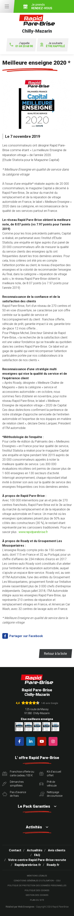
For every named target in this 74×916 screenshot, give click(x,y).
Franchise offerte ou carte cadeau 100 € (22, 773)
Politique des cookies (37, 890)
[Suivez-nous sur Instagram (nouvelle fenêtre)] (54, 741)
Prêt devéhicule (52, 783)
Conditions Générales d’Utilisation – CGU (37, 880)
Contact (15, 850)
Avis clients (56, 850)
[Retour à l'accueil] (37, 679)
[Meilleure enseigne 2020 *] (37, 106)
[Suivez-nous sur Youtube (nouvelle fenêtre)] (42, 741)
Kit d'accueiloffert (54, 773)
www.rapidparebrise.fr (33, 532)
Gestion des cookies (37, 895)
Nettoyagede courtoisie (54, 794)
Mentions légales (37, 876)
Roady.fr (53, 865)
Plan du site (37, 900)
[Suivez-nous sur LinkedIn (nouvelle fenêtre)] (31, 741)
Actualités (34, 850)
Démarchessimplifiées (17, 783)
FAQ (37, 855)
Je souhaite (55, 45)
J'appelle (24, 45)
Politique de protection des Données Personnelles (37, 885)
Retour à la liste (55, 654)
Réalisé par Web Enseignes (20, 906)
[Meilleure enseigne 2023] (55, 726)
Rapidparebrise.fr (28, 865)
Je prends (41, 6)
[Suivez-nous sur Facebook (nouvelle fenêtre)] (20, 741)
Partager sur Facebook (26, 636)
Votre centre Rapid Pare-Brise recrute (37, 860)
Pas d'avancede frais (18, 794)
